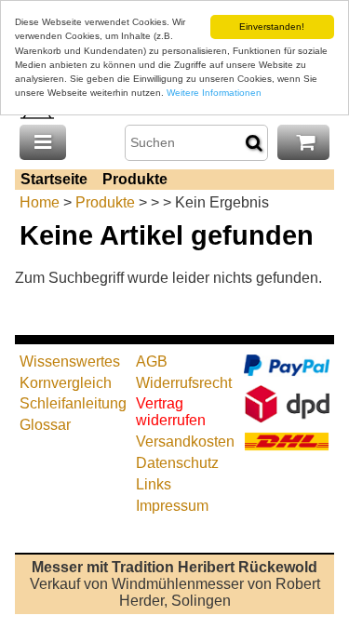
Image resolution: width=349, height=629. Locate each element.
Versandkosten (185, 441)
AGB (152, 361)
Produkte (135, 179)
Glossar (45, 425)
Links (153, 484)
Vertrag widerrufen (171, 411)
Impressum (172, 506)
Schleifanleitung (73, 403)
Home (40, 202)
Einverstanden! (271, 26)
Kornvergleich (66, 383)
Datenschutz (177, 463)
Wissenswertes (70, 361)
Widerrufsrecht (184, 383)
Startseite (53, 179)
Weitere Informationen (214, 92)
